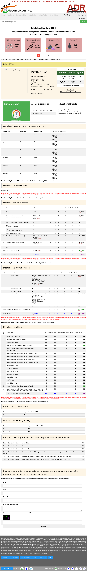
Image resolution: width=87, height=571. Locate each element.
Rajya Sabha (32, 15)
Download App (49, 568)
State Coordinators (25, 557)
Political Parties (42, 15)
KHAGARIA (19, 59)
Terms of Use (43, 557)
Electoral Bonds (54, 15)
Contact (34, 557)
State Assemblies (21, 15)
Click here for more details (71, 85)
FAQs (50, 557)
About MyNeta (82, 15)
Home (3, 15)
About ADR (82, 18)
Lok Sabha (11, 15)
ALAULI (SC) (28, 59)
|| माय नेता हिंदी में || (65, 15)
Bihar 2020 (12, 59)
